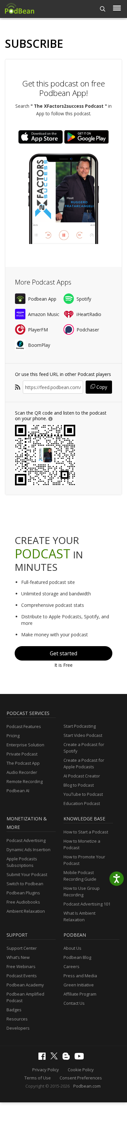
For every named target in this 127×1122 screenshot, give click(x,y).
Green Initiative (79, 985)
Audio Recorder (22, 772)
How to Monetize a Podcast (82, 844)
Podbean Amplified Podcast (25, 997)
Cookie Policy (81, 1070)
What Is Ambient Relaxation (79, 916)
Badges (14, 1010)
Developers (18, 1028)
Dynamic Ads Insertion (28, 849)
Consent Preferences (81, 1078)
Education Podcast (82, 803)
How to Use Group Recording (82, 891)
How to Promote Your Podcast (84, 860)
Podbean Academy (25, 985)
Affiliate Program (80, 994)
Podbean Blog (77, 957)
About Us (72, 948)
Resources (17, 1019)
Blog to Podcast (79, 785)
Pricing (13, 736)
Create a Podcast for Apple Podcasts (84, 763)
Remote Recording (25, 781)
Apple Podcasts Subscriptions (22, 862)
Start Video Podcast (83, 735)
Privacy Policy (45, 1070)
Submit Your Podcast (27, 874)
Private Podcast (22, 754)
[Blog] (68, 1058)
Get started (63, 653)
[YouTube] (81, 1058)
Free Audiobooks (23, 902)
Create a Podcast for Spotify (84, 747)
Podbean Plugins (23, 893)
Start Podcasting (80, 726)
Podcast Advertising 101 (87, 904)
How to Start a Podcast (86, 832)
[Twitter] (55, 1058)
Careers (71, 966)
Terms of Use (37, 1078)
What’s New (18, 957)
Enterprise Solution (25, 745)
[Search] (103, 9)
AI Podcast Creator (82, 776)
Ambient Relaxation (26, 911)
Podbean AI (18, 791)
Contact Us (74, 1003)
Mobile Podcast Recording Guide (80, 876)
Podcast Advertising (26, 840)
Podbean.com (87, 1086)
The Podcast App (23, 763)
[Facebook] (43, 1058)
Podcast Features (24, 726)
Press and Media (80, 976)
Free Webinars (21, 966)
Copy (101, 387)
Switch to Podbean (25, 884)
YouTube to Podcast (83, 794)
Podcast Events (22, 976)
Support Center (22, 948)
